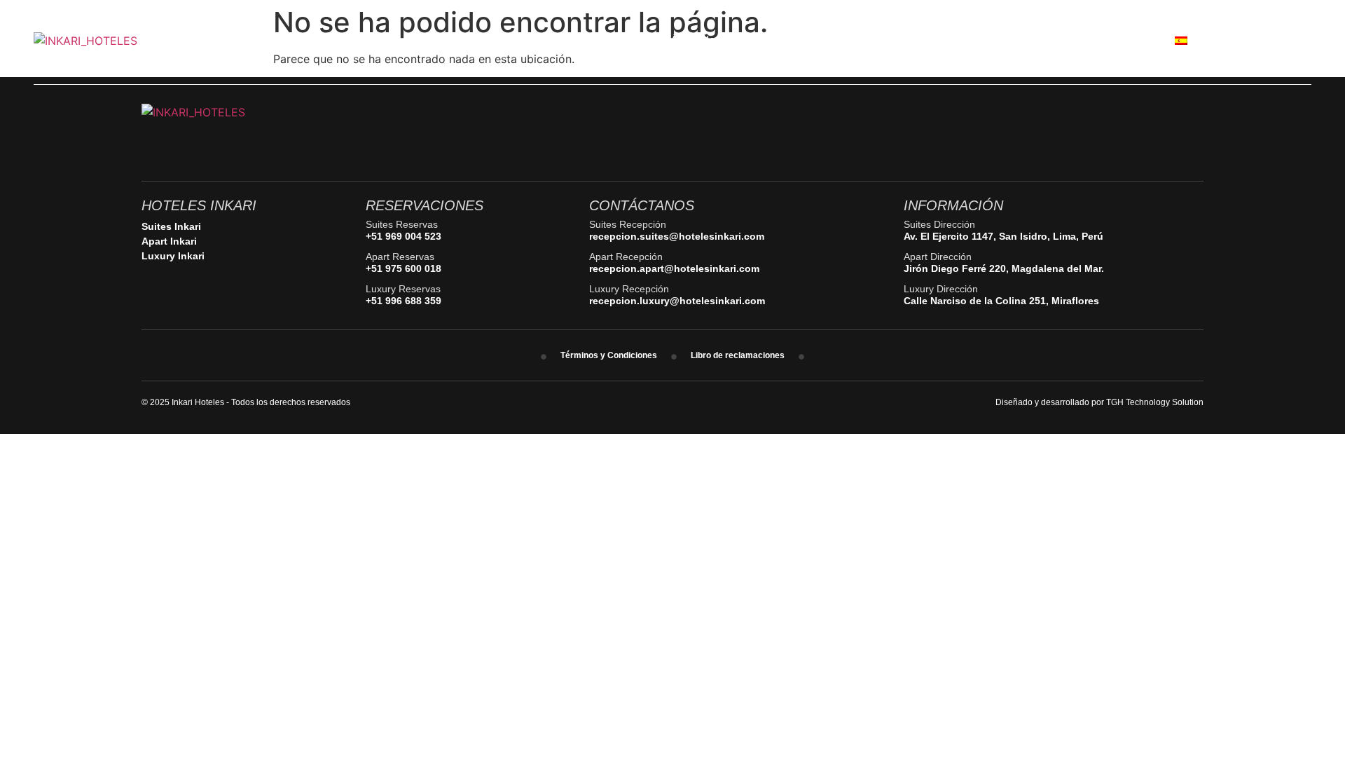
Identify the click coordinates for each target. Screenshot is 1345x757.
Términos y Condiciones (608, 355)
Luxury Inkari (173, 255)
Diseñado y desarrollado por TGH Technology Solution (1099, 402)
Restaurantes (609, 40)
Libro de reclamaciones (738, 355)
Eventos (795, 40)
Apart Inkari (169, 241)
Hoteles (528, 40)
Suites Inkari (171, 226)
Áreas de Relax (708, 40)
